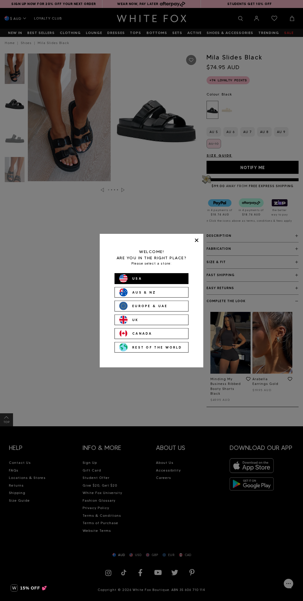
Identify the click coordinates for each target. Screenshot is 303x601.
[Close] (196, 240)
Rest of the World (157, 347)
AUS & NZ (144, 292)
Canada (142, 333)
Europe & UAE (150, 306)
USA (137, 278)
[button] (29, 588)
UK (135, 319)
